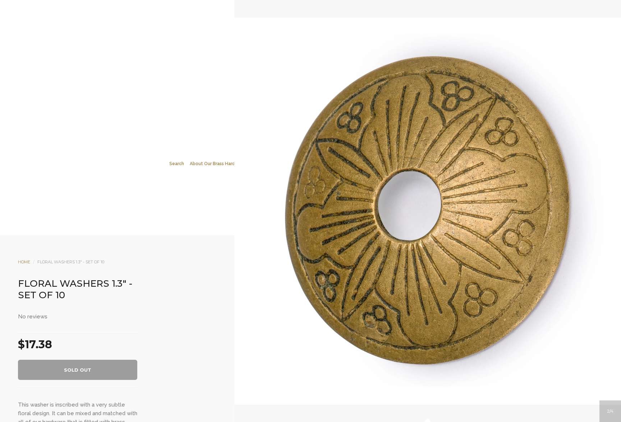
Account (300, 115)
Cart (339, 115)
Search (320, 115)
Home (24, 261)
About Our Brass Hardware (217, 163)
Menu (281, 115)
